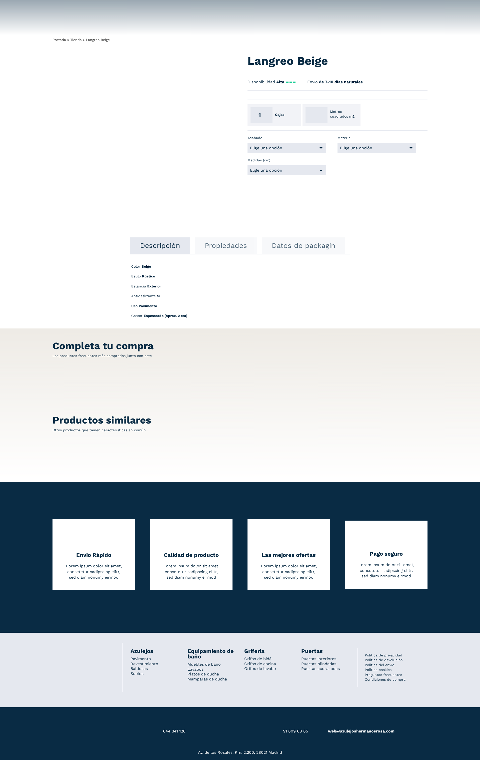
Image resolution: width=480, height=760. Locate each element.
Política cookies (378, 670)
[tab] (160, 245)
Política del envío (379, 665)
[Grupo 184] (62, 7)
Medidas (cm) (259, 160)
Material (345, 138)
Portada (59, 40)
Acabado (255, 138)
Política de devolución (384, 660)
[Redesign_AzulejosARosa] (84, 649)
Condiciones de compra (385, 679)
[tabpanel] (240, 294)
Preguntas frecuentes (383, 675)
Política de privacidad (383, 655)
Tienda (76, 40)
